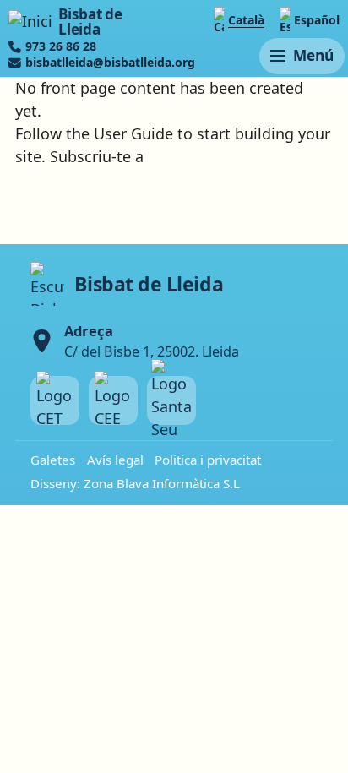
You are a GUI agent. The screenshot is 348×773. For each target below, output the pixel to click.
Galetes (52, 459)
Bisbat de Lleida (90, 21)
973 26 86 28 (60, 46)
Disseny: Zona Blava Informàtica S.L (135, 483)
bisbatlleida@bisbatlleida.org (110, 62)
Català (246, 20)
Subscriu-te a (97, 156)
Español (317, 20)
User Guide (133, 133)
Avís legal (115, 459)
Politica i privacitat (208, 459)
